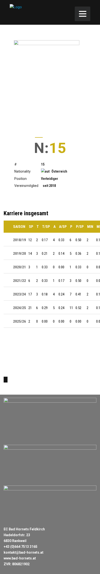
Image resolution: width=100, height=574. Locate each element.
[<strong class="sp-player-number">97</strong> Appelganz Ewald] (6, 379)
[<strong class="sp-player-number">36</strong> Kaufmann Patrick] (17, 379)
